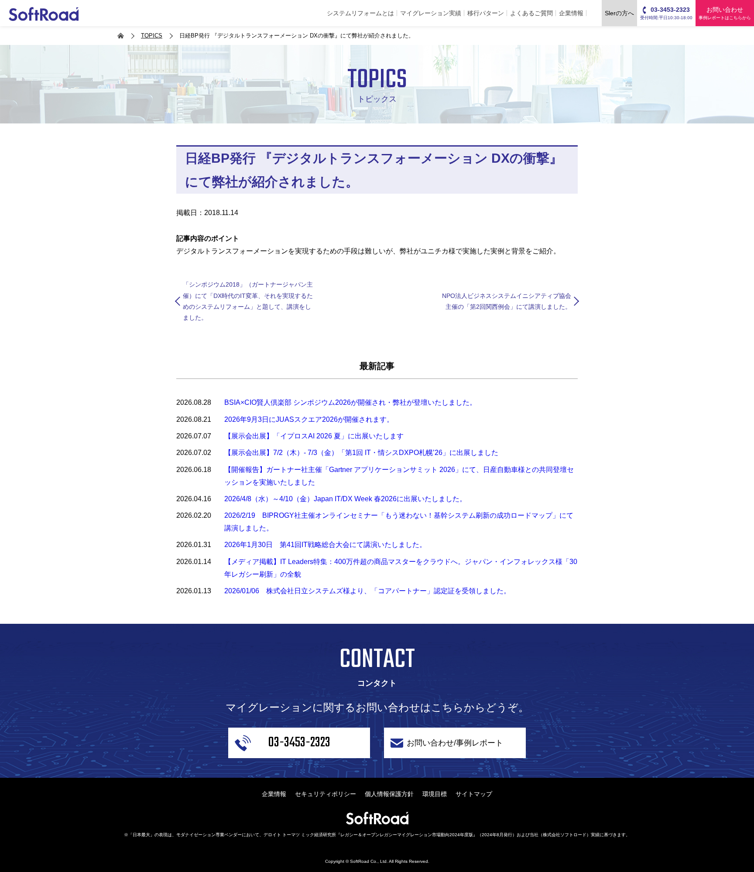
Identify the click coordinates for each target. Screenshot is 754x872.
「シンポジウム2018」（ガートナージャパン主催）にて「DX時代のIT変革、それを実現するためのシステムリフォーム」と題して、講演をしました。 (248, 301)
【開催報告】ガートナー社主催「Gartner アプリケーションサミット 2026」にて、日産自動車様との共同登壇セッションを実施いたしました (399, 476)
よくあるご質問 (531, 13)
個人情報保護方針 (389, 793)
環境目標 (434, 793)
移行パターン (485, 13)
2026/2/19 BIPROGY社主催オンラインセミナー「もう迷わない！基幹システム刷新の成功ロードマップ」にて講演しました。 (398, 522)
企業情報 (571, 13)
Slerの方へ (619, 13)
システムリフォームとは (360, 13)
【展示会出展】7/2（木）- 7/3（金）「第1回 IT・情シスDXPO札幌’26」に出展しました (361, 452)
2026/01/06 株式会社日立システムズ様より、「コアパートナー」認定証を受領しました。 (367, 591)
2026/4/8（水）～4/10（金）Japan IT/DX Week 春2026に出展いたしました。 (345, 499)
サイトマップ (474, 793)
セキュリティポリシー (325, 793)
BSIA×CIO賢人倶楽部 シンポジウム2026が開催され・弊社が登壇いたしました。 (350, 402)
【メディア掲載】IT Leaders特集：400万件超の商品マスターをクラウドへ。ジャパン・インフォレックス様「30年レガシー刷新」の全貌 (400, 568)
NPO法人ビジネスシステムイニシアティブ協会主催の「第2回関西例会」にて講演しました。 (506, 301)
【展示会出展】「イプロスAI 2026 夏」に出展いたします (314, 436)
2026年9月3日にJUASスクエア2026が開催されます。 (309, 419)
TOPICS (151, 35)
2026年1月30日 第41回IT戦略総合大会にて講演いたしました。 (325, 544)
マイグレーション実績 (430, 13)
